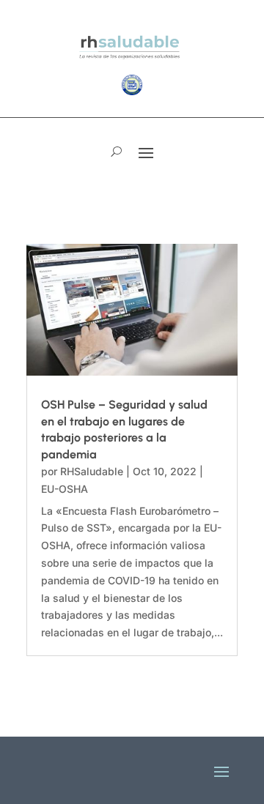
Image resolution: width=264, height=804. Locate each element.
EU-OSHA (64, 489)
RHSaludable (91, 471)
